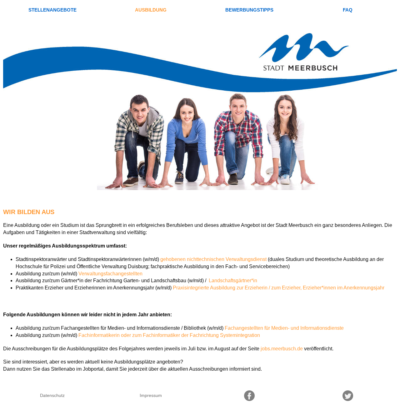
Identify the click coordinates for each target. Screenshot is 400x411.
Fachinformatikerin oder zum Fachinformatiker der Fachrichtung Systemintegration (169, 335)
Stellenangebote (52, 10)
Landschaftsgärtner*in (232, 280)
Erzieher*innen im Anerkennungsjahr (343, 287)
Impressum (151, 395)
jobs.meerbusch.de (282, 348)
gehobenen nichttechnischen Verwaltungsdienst (213, 259)
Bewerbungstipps (249, 10)
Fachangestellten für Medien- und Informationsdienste (284, 328)
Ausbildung (151, 10)
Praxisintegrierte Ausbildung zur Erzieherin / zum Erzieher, (237, 287)
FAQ (347, 10)
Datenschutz (52, 395)
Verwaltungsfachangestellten (110, 273)
